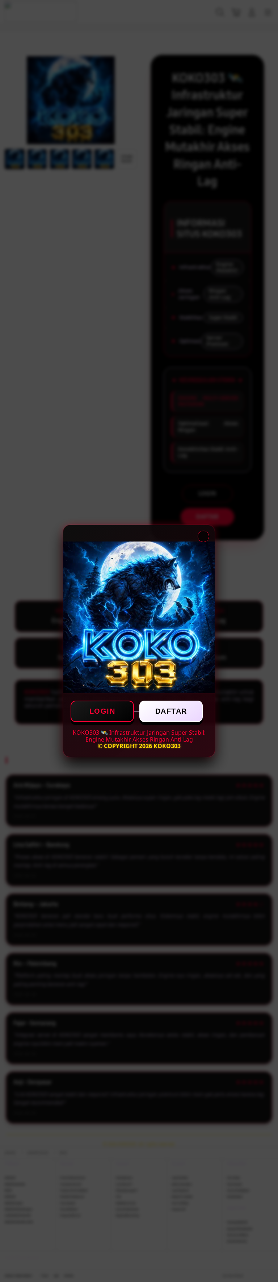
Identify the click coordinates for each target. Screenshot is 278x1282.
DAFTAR (171, 711)
